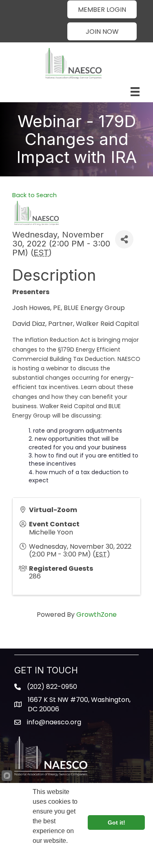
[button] (102, 9)
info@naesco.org (54, 722)
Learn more (50, 851)
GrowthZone (96, 614)
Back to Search (34, 195)
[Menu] (135, 91)
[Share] (124, 239)
